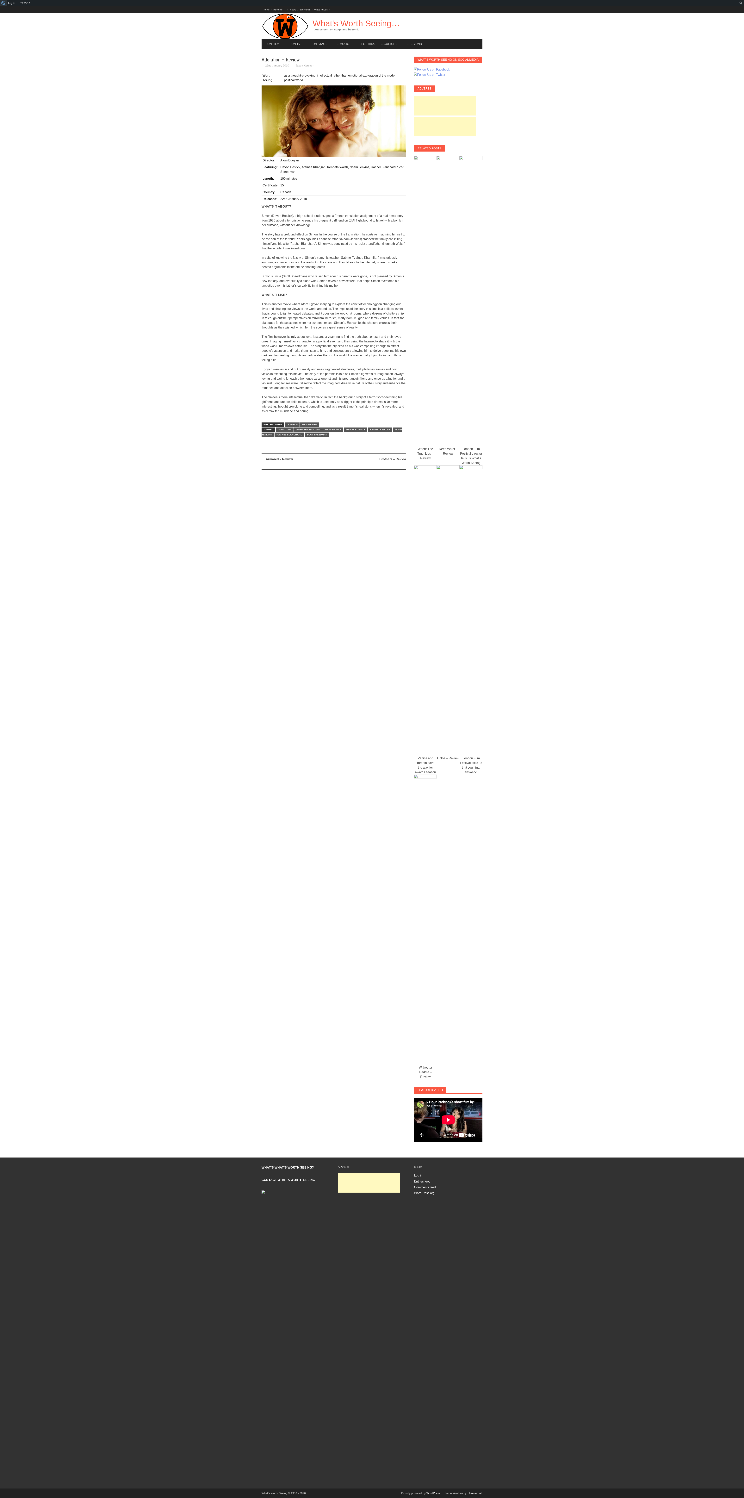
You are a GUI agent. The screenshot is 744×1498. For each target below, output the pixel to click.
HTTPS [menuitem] (24, 3)
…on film (271, 44)
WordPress (433, 1493)
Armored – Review (279, 459)
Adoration (285, 429)
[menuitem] (3, 3)
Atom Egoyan (332, 429)
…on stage (318, 44)
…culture (389, 44)
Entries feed (422, 1181)
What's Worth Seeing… (356, 23)
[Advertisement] (445, 105)
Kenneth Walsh (380, 429)
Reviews (277, 9)
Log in (418, 1175)
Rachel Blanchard (289, 434)
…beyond (414, 44)
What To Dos (321, 9)
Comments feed (425, 1187)
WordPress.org (424, 1193)
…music (343, 44)
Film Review (309, 424)
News (267, 9)
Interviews (305, 9)
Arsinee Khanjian (308, 429)
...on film (292, 424)
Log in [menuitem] (12, 3)
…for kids (366, 44)
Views (292, 9)
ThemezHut (474, 1493)
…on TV (294, 44)
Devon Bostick (355, 429)
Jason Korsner (304, 65)
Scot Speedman (317, 434)
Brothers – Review (392, 459)
